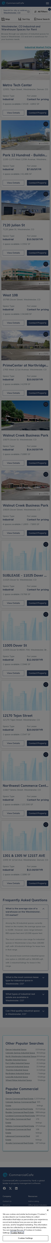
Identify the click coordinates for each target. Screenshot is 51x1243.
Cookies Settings (25, 1238)
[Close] (48, 1210)
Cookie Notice (17, 1233)
